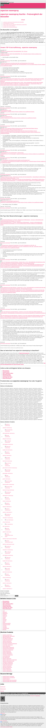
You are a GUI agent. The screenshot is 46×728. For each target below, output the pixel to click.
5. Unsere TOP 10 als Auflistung (9, 25)
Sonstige (7, 590)
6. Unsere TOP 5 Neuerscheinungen (10, 27)
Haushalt (5, 619)
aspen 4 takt (3, 594)
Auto (4, 610)
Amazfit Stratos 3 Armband (8, 676)
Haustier (4, 620)
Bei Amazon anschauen (5, 60)
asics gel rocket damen (5, 593)
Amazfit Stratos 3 (6, 678)
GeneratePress (25, 693)
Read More (38, 695)
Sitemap (2, 691)
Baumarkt (5, 612)
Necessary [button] (2, 713)
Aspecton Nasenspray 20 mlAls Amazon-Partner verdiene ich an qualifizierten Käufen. (18, 118)
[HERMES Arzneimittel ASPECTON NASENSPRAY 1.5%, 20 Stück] (13, 51)
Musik (4, 622)
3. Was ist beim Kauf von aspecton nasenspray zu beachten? (15, 24)
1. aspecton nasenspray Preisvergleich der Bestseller (13, 22)
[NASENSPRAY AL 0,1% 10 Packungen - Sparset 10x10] (11, 152)
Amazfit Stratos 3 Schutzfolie (9, 677)
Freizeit (4, 617)
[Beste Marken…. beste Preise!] (7, 2)
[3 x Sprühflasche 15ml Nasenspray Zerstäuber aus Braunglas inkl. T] (15, 160)
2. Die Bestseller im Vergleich (8, 23)
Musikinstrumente (6, 623)
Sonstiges (5, 627)
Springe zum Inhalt (4, 1)
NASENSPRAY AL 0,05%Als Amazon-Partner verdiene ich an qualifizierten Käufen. (17, 111)
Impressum (2, 686)
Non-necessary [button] (3, 720)
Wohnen (4, 629)
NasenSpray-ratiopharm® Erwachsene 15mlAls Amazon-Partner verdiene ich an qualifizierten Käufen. (21, 202)
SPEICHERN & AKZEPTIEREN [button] (6, 727)
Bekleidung (5, 613)
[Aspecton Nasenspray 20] (6, 116)
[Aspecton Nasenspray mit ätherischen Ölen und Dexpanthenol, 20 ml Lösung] (17, 63)
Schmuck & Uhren (6, 624)
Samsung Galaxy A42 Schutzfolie (9, 681)
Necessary (4, 714)
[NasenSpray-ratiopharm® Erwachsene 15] (9, 201)
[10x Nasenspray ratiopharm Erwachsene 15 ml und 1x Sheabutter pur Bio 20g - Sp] (18, 245)
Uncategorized (6, 628)
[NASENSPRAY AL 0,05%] (5, 110)
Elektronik (5, 615)
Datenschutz (3, 688)
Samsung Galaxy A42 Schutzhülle (9, 680)
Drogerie (5, 614)
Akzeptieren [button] (32, 695)
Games (4, 618)
